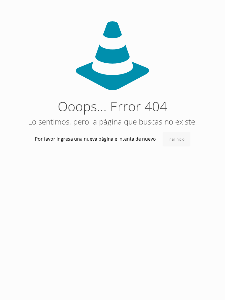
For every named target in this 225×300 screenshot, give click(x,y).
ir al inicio (176, 139)
